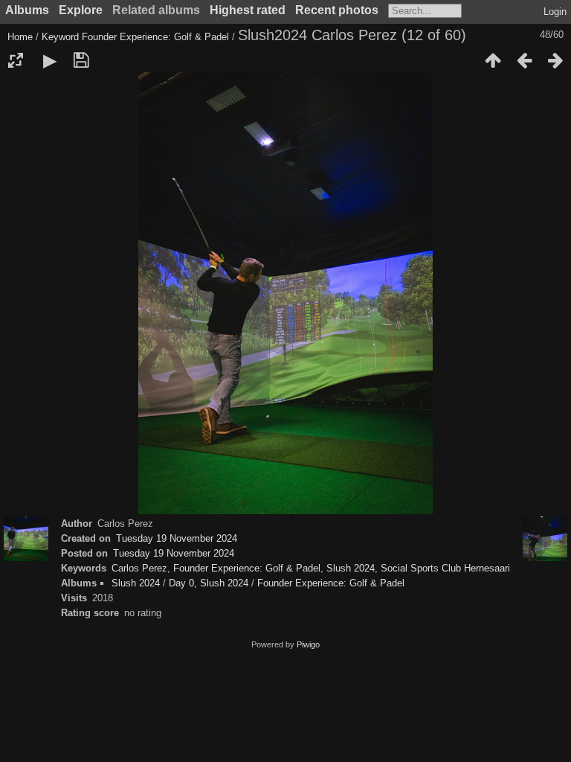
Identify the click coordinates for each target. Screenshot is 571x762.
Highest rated (248, 10)
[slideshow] (49, 60)
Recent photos (336, 10)
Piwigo (308, 644)
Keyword (60, 36)
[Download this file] (81, 60)
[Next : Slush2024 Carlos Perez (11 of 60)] (555, 60)
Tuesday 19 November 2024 (176, 538)
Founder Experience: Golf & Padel (155, 36)
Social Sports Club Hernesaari (445, 568)
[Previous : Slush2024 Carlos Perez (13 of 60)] (524, 60)
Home (20, 36)
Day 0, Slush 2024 (208, 583)
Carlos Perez (139, 568)
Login (555, 11)
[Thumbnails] (493, 60)
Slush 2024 (350, 568)
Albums (27, 10)
